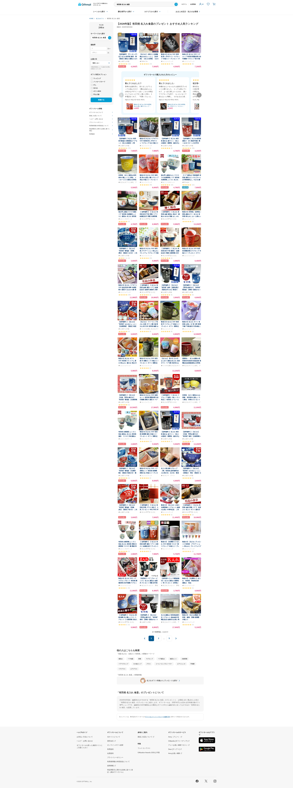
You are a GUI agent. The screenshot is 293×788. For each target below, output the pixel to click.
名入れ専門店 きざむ (148, 219)
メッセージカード (99, 81)
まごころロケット (169, 182)
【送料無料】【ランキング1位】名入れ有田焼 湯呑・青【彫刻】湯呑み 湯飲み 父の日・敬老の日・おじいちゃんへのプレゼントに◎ (127, 58)
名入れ (95, 88)
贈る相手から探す (125, 11)
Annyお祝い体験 (174, 753)
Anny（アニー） (174, 737)
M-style (186, 182)
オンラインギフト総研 (115, 745)
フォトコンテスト (144, 748)
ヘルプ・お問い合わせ (85, 741)
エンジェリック (168, 61)
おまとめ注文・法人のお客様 (187, 11)
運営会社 (110, 741)
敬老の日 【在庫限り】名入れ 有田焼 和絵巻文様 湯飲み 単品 (191, 580)
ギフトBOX (97, 91)
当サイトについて (113, 737)
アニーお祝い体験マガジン (177, 745)
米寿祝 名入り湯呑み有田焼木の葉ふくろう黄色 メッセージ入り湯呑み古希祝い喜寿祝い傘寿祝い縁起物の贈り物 (127, 179)
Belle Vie (145, 61)
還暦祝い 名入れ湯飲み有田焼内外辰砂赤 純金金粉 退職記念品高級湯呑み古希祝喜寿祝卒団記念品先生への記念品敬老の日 (191, 363)
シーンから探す (99, 11)
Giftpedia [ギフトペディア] (177, 741)
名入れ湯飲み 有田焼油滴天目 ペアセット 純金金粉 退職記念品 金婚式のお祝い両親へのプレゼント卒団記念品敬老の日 (170, 619)
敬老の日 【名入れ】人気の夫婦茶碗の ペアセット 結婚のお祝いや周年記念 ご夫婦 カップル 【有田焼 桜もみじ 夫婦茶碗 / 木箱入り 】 (170, 509)
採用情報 (110, 766)
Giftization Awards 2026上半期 (149, 752)
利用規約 (110, 749)
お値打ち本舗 (124, 61)
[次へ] (199, 95)
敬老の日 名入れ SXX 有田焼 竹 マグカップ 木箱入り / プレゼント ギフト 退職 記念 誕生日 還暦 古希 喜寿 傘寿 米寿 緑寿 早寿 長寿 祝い (170, 326)
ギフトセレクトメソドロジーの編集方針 (157, 717)
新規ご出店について (145, 737)
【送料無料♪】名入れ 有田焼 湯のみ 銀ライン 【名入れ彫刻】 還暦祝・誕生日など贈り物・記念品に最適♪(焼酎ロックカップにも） (170, 143)
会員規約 (110, 753)
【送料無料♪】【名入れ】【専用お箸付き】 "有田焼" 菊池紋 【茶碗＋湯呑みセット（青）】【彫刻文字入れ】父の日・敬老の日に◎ (191, 289)
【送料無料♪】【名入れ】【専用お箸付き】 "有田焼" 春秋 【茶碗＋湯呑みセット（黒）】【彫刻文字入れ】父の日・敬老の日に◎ (149, 619)
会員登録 (193, 4)
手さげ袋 (96, 94)
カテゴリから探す (151, 11)
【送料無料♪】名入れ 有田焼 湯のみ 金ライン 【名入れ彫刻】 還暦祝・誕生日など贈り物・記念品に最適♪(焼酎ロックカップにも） (170, 436)
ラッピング (97, 78)
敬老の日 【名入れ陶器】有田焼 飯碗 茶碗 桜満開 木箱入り (191, 617)
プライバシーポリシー (115, 757)
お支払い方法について (85, 737)
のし (94, 85)
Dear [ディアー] (174, 749)
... (164, 638)
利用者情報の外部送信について (118, 761)
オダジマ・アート (169, 475)
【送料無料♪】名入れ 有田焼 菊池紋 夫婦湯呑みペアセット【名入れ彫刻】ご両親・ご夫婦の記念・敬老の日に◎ (127, 143)
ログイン (184, 4)
